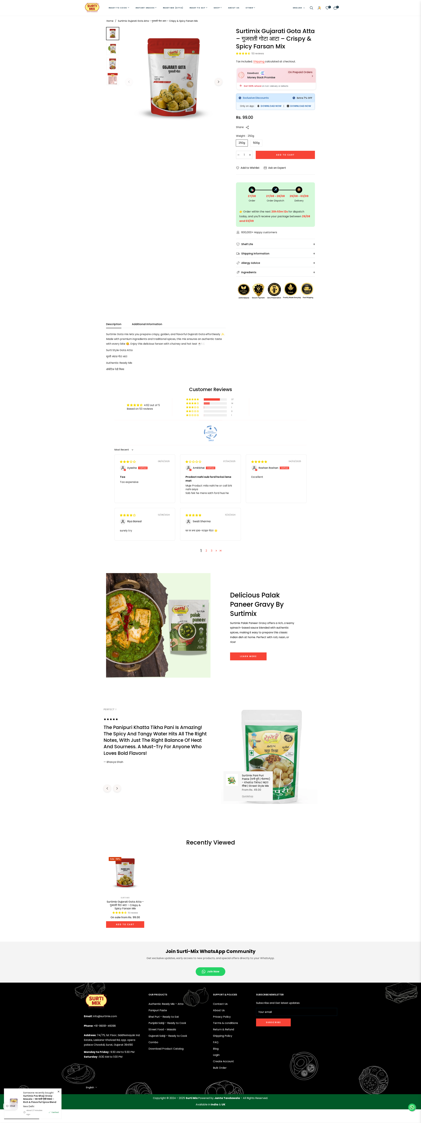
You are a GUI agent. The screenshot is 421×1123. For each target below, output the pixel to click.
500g (256, 143)
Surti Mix (125, 898)
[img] (128, 462)
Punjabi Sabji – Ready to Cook (167, 1023)
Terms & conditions (225, 1023)
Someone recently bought (39, 1097)
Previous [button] (129, 81)
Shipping (259, 61)
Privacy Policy (222, 1017)
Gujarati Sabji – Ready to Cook (168, 1036)
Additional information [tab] (147, 324)
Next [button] (218, 81)
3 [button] (211, 551)
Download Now (270, 106)
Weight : (245, 136)
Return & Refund (223, 1029)
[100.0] (210, 432)
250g (242, 143)
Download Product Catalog (166, 1049)
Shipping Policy (222, 1036)
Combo (153, 1042)
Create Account (223, 1061)
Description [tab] (113, 324)
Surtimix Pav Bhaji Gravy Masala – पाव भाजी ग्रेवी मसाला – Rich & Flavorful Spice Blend (39, 1099)
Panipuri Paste (158, 1010)
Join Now (213, 971)
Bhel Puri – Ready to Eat (164, 1017)
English (297, 8)
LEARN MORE (248, 656)
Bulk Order (220, 1068)
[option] (174, 79)
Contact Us (220, 1004)
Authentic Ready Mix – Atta (166, 1004)
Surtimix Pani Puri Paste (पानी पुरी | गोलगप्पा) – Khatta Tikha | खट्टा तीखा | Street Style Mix (256, 781)
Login (216, 1055)
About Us (219, 1010)
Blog (216, 1049)
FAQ (215, 1042)
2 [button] (206, 551)
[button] (311, 7)
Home (110, 21)
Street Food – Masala (162, 1029)
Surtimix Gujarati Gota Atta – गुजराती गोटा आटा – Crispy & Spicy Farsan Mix (125, 905)
